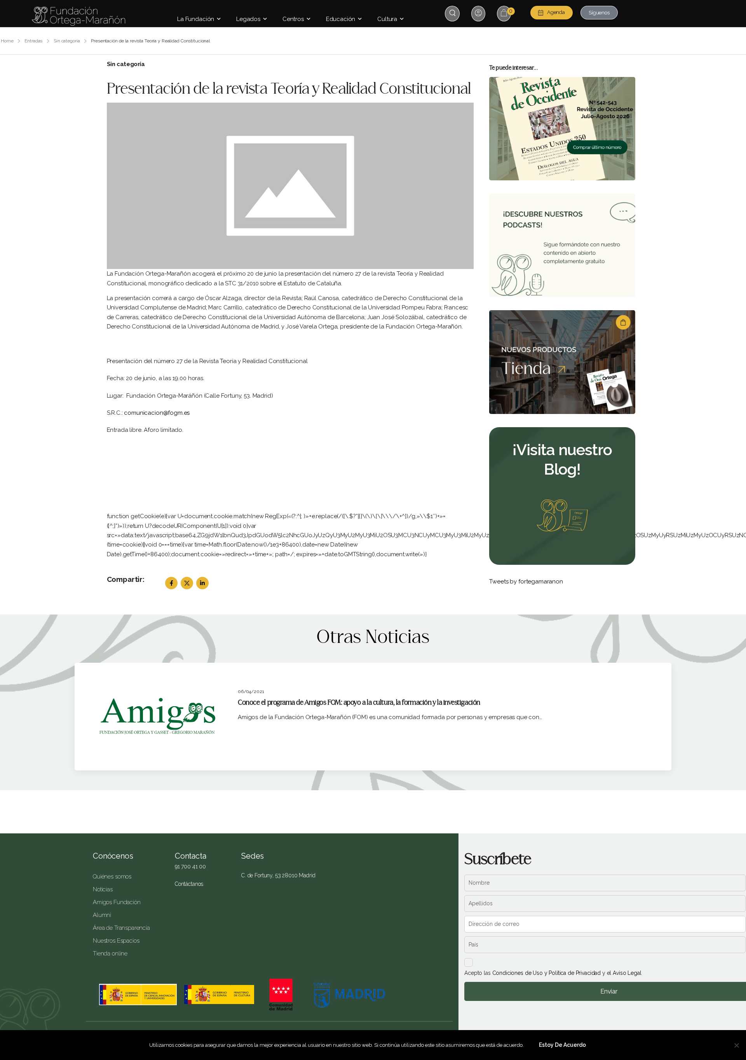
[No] (736, 1045)
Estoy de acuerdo (562, 1045)
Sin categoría (67, 41)
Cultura (387, 19)
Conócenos (113, 856)
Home (7, 41)
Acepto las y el (552, 973)
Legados (248, 19)
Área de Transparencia (121, 927)
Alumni (102, 915)
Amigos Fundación (117, 902)
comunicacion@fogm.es (157, 412)
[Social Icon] (171, 583)
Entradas (33, 41)
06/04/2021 (251, 691)
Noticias (103, 889)
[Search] (453, 13)
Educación (341, 19)
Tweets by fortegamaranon (526, 581)
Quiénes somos (112, 876)
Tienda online (110, 953)
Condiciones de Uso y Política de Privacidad (546, 973)
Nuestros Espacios (116, 940)
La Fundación (195, 19)
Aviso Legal (627, 973)
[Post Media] (290, 186)
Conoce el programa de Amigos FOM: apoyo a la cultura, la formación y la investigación (359, 702)
